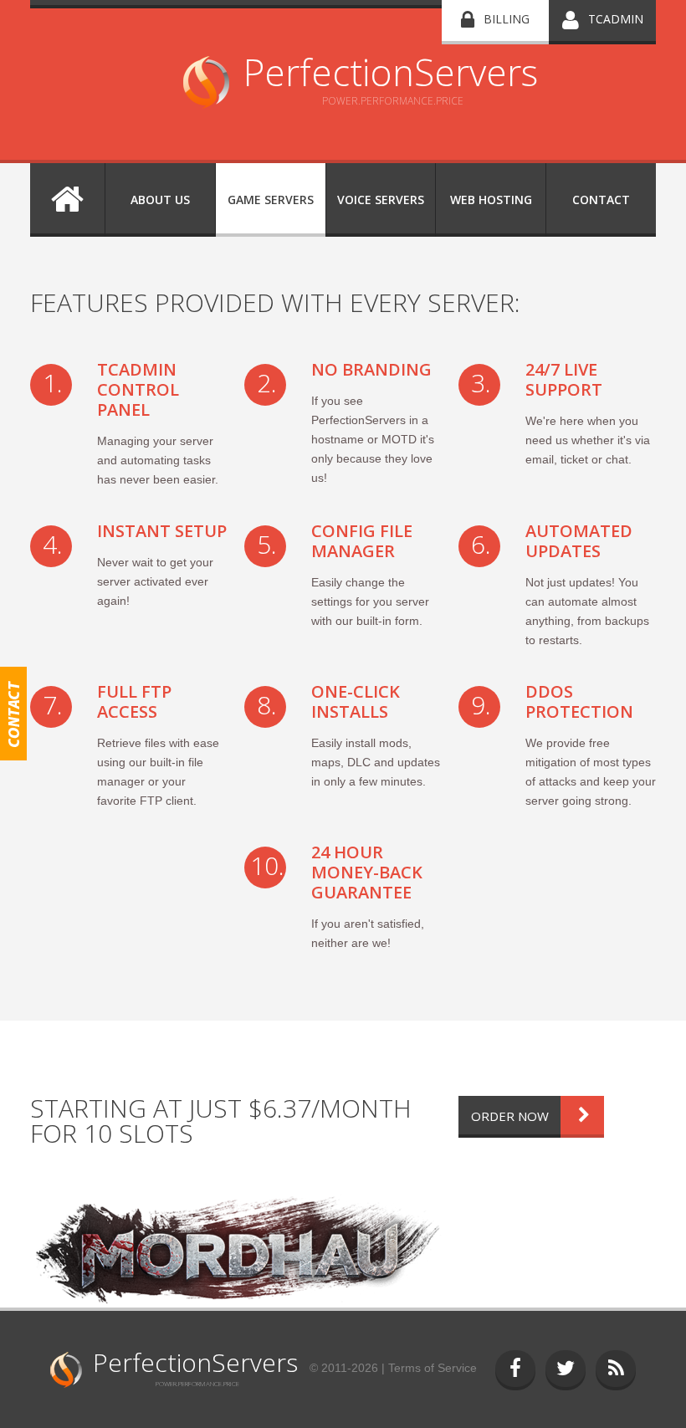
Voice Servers (380, 199)
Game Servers (271, 199)
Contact (601, 199)
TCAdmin (615, 19)
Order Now (510, 1116)
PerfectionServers (390, 72)
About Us (160, 199)
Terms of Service (432, 1367)
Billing (507, 19)
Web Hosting (491, 199)
